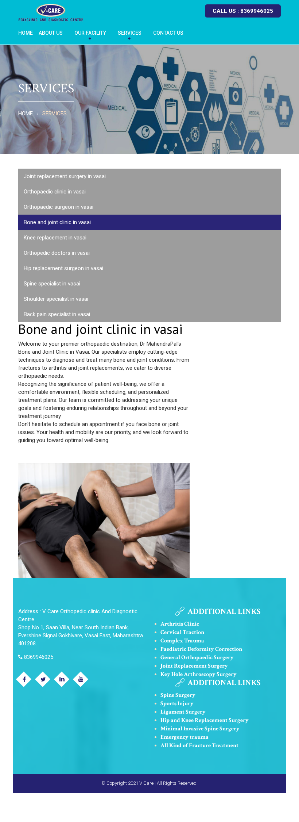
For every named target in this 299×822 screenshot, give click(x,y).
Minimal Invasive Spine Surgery (200, 729)
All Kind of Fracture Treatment (199, 745)
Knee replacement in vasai (55, 237)
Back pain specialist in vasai (57, 314)
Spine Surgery (177, 695)
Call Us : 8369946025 (243, 11)
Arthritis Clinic (179, 624)
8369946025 (38, 657)
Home (25, 33)
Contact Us (168, 33)
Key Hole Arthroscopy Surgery (198, 674)
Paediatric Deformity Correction (201, 649)
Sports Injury (177, 703)
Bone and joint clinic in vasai (57, 222)
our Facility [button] (90, 33)
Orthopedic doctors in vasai (57, 253)
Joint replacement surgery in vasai (65, 176)
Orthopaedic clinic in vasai (55, 191)
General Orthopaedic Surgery (197, 657)
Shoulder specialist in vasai (56, 299)
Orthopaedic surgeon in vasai (58, 207)
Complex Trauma (182, 641)
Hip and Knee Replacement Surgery (204, 720)
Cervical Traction (182, 632)
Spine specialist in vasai (52, 283)
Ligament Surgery (183, 712)
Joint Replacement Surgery (194, 666)
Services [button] (129, 33)
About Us (51, 33)
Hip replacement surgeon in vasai (63, 268)
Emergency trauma (184, 737)
